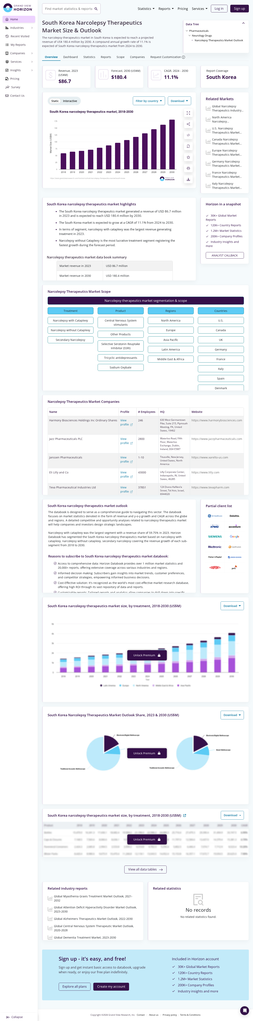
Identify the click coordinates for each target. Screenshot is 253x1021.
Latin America (171, 349)
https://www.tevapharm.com (210, 487)
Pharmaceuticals (199, 31)
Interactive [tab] (70, 101)
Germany (221, 349)
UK (221, 340)
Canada (221, 330)
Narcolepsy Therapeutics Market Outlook (219, 40)
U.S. (220, 320)
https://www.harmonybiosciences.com (217, 420)
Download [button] (178, 101)
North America (170, 320)
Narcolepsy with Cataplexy (70, 320)
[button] (199, 30)
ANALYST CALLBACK (225, 255)
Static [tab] (55, 101)
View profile (125, 422)
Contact (141, 1015)
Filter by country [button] (147, 101)
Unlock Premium (144, 655)
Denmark (221, 388)
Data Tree (192, 24)
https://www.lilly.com (205, 472)
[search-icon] (96, 8)
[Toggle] (186, 30)
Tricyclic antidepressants (120, 358)
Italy (221, 369)
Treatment (70, 311)
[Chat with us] (244, 1010)
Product (120, 311)
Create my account (111, 986)
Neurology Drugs (202, 35)
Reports (164, 9)
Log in (219, 8)
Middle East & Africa (170, 359)
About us (153, 1015)
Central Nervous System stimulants (121, 322)
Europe (171, 330)
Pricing (183, 9)
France (220, 359)
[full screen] (188, 113)
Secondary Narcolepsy (70, 340)
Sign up (239, 8)
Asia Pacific (170, 340)
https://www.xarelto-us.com (210, 457)
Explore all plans (74, 986)
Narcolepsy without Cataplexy (70, 330)
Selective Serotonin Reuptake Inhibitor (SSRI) (120, 346)
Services (198, 9)
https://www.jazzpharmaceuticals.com (217, 439)
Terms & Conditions (190, 1015)
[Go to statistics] (184, 815)
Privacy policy (170, 1015)
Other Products (120, 334)
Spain (221, 378)
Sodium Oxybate (120, 367)
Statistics (144, 9)
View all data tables (143, 869)
